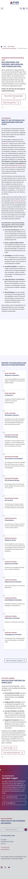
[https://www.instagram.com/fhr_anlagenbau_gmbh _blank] (5, 867)
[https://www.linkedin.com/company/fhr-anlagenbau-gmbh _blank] (1, 867)
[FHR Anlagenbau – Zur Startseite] (14, 3)
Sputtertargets (11, 167)
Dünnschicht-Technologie (9, 48)
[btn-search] (25, 829)
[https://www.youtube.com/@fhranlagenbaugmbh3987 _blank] (9, 867)
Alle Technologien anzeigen (14, 661)
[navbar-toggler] (2, 8)
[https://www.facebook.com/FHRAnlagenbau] (12, 867)
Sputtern (6, 143)
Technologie (11, 46)
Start (5, 46)
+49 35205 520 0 (5, 847)
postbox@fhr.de (5, 849)
